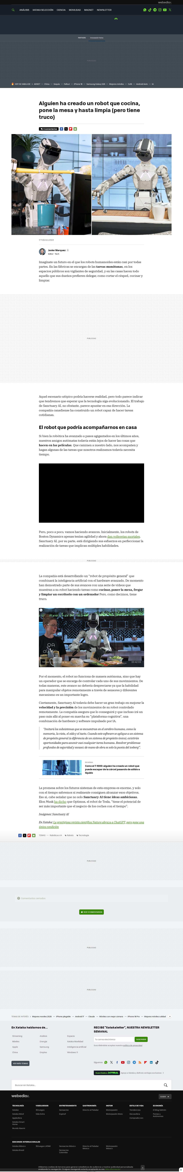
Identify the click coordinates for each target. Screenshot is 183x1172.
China (46, 84)
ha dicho (60, 802)
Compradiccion (136, 1117)
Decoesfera (135, 1113)
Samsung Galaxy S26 (95, 84)
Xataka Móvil (18, 1113)
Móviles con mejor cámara (111, 1016)
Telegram (155, 10)
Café (130, 84)
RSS (140, 1062)
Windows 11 (72, 1052)
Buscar (165, 1085)
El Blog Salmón (159, 1109)
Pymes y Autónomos (158, 1114)
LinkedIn (151, 1062)
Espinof (62, 1113)
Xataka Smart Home (18, 1122)
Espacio (71, 1035)
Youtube (165, 10)
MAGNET (89, 9)
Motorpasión (112, 1109)
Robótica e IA (56, 835)
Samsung (44, 1046)
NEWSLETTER (104, 9)
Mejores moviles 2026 (42, 1016)
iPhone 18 (78, 84)
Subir (163, 1096)
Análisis (43, 1035)
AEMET (37, 84)
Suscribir (141, 1039)
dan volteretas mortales (123, 536)
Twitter (170, 10)
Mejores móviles (116, 84)
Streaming (17, 1035)
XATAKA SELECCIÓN (43, 9)
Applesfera (17, 1117)
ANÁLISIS (24, 9)
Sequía (57, 84)
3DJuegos (40, 1109)
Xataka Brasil (18, 1150)
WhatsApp (145, 10)
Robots (70, 835)
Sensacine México (67, 1146)
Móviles (15, 1041)
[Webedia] (165, 2)
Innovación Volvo (96, 38)
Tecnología (84, 835)
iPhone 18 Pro (134, 1016)
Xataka (15, 1109)
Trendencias (135, 1109)
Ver (92, 912)
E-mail (75, 129)
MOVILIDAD (75, 9)
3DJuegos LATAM (43, 1146)
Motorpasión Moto (114, 1113)
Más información (112, 1169)
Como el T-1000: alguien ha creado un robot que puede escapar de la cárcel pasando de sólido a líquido (112, 769)
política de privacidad (132, 1045)
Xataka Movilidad (75, 1041)
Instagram (160, 10)
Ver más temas (20, 1063)
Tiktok (150, 10)
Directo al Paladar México (91, 1147)
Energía (43, 1041)
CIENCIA (61, 9)
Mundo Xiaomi (18, 1128)
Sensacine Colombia (64, 1151)
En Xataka (89, 762)
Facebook (61, 129)
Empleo (43, 1052)
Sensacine (64, 1109)
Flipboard (70, 129)
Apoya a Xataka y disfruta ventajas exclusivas (141, 1073)
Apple (15, 1046)
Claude (91, 1016)
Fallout (67, 84)
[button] (58, 250)
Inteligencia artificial (76, 1046)
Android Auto (142, 84)
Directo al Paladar (91, 1109)
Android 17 (79, 1016)
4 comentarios (50, 128)
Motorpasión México (112, 1147)
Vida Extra (40, 1113)
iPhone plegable (63, 1016)
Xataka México (19, 1146)
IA (153, 84)
